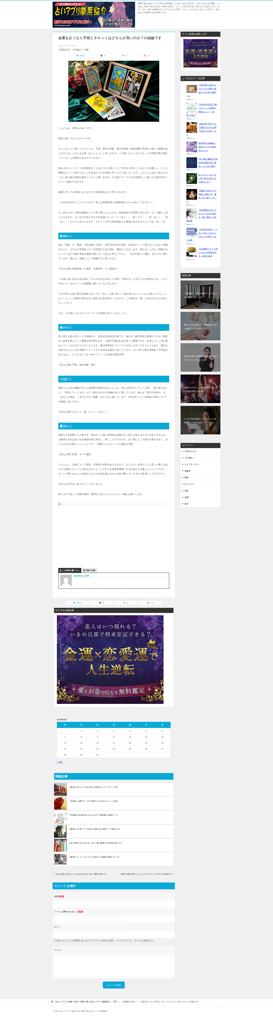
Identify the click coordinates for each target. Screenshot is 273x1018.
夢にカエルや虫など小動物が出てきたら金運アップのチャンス (201, 326)
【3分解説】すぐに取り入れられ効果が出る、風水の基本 (208, 252)
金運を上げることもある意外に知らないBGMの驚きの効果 (201, 389)
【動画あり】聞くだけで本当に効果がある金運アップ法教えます (94, 829)
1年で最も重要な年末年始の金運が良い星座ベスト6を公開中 (208, 162)
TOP (85, 1001)
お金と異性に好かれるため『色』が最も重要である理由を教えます (95, 843)
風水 (187, 504)
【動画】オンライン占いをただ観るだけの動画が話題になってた (94, 857)
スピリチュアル (191, 464)
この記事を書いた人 (70, 570)
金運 (86, 50)
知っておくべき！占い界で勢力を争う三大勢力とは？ (207, 178)
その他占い (77, 50)
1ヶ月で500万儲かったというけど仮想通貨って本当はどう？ (200, 421)
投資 (187, 491)
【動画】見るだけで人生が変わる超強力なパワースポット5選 (93, 787)
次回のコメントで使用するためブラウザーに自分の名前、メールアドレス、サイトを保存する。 (105, 940)
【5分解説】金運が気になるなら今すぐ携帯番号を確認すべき (93, 815)
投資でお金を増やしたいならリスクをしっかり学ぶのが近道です (146, 874)
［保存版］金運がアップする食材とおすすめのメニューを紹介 (93, 801)
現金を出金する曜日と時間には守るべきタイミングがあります (201, 358)
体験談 (188, 471)
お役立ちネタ (65, 50)
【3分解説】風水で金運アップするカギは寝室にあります (200, 295)
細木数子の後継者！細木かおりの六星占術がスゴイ (207, 146)
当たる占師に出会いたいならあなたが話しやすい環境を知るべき (81, 874)
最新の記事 (91, 570)
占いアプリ (190, 484)
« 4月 (60, 762)
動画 (187, 477)
